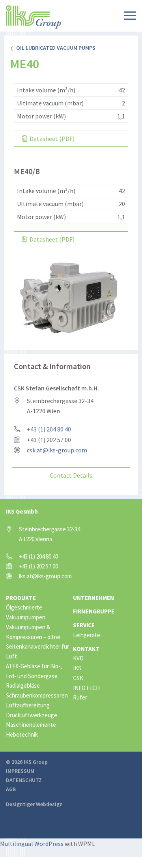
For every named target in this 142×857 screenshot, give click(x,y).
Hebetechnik (22, 734)
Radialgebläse (23, 685)
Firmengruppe (93, 611)
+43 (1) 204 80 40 (49, 429)
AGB (11, 789)
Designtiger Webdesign (34, 804)
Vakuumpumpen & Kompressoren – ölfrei (33, 632)
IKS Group (33, 17)
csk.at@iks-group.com (57, 450)
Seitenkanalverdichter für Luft (37, 651)
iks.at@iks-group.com (45, 576)
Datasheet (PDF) (51, 139)
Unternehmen (93, 598)
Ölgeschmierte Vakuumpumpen (25, 612)
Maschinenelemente (31, 724)
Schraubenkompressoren (37, 695)
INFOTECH (86, 688)
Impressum (20, 770)
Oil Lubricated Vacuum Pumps (54, 47)
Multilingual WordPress (32, 844)
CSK (78, 678)
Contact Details (71, 475)
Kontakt (86, 649)
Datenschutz (24, 780)
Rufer (80, 697)
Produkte (21, 598)
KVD (78, 658)
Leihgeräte (86, 635)
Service (84, 625)
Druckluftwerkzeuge (31, 715)
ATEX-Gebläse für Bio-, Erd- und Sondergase (34, 671)
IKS (77, 668)
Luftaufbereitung (28, 705)
